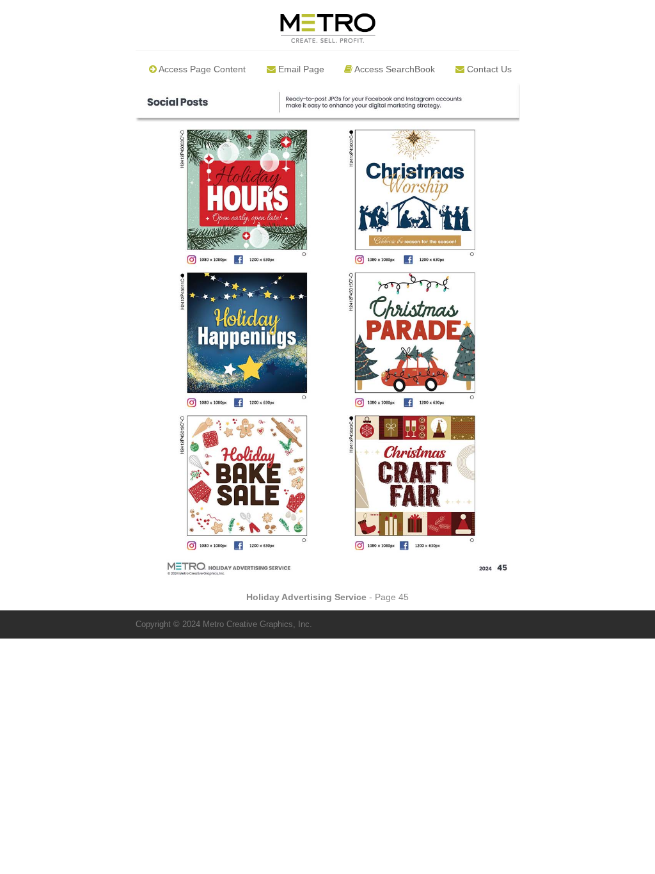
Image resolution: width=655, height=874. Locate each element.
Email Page (300, 69)
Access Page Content (201, 69)
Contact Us (488, 69)
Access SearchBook (393, 69)
